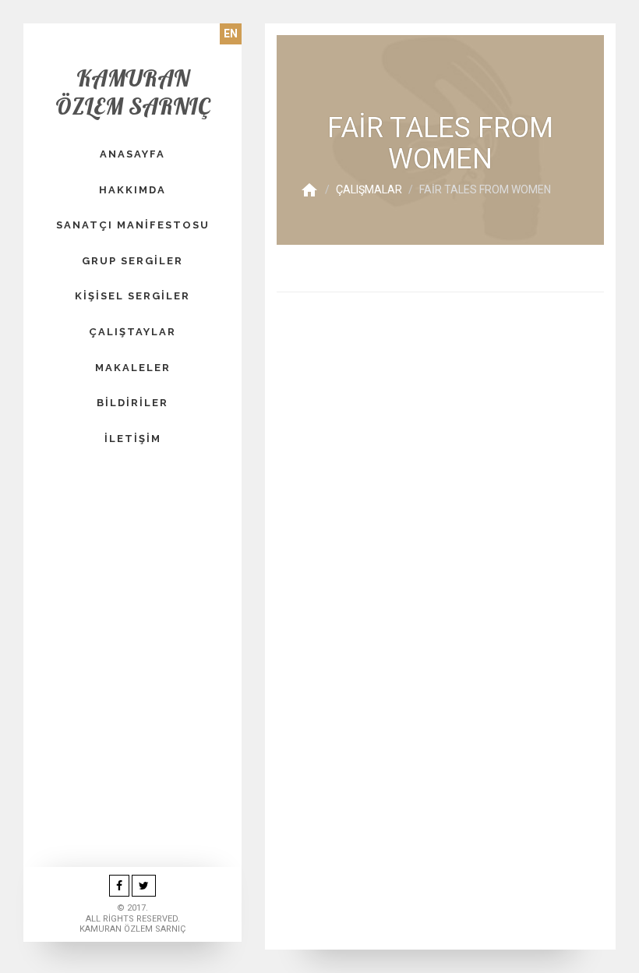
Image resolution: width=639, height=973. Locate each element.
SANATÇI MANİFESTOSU (133, 225)
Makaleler (133, 367)
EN (231, 33)
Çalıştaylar (132, 332)
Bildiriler (132, 403)
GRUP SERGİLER (132, 261)
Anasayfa (132, 154)
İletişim (132, 438)
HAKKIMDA (132, 190)
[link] (119, 886)
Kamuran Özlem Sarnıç (132, 92)
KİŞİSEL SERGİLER (132, 296)
